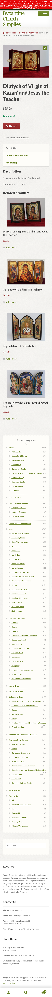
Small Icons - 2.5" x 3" (20, 589)
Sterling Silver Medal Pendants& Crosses (28, 723)
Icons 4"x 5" (16, 559)
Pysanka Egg (16, 774)
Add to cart (11, 126)
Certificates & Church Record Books (26, 473)
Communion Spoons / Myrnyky (24, 635)
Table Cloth (16, 779)
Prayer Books (17, 486)
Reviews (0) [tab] (11, 162)
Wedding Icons (17, 607)
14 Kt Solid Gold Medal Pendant (24, 705)
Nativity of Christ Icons (21, 581)
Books (11, 447)
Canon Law (16, 465)
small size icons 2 (18, 594)
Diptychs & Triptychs (28, 33)
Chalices (15, 631)
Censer (14, 627)
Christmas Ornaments (20, 753)
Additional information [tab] (17, 155)
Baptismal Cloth (18, 744)
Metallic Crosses (18, 512)
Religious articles (16, 697)
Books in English (18, 460)
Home (7, 33)
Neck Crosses (17, 714)
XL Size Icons (16, 611)
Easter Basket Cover (20, 757)
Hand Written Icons (19, 542)
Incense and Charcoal (20, 648)
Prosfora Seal (17, 661)
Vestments (13, 796)
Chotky (14, 710)
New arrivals (14, 686)
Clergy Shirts (16, 813)
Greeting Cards (17, 761)
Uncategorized (15, 790)
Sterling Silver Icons (19, 598)
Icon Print (15, 555)
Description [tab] (11, 148)
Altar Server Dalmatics (21, 804)
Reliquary (15, 666)
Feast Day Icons (18, 538)
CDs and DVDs (15, 498)
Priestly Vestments (19, 826)
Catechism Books (18, 469)
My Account (8, 992)
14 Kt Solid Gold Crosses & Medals (26, 701)
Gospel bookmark (18, 640)
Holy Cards (16, 546)
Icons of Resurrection (20, 572)
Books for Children (19, 456)
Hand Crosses (17, 644)
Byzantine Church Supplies (13, 18)
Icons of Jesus (17, 568)
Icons (14, 33)
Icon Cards (15, 551)
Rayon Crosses (17, 516)
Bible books (16, 452)
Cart (40, 990)
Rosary (14, 718)
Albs (13, 800)
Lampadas (15, 657)
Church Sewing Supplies (18, 503)
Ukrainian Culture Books (21, 783)
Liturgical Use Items (17, 618)
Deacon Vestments (19, 817)
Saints (14, 585)
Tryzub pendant (18, 727)
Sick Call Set (16, 674)
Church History (17, 478)
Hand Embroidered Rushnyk (23, 766)
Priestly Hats (17, 822)
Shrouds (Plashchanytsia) (22, 670)
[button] (45, 48)
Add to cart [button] (11, 247)
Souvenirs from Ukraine (18, 740)
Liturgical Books (18, 482)
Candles (14, 622)
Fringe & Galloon (18, 508)
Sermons (15, 490)
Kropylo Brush (17, 653)
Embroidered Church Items (20, 523)
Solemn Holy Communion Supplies (23, 734)
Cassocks (15, 809)
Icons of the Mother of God (22, 576)
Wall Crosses (16, 602)
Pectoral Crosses (16, 691)
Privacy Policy (9, 983)
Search (26, 992)
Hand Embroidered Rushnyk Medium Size (28, 770)
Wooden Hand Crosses (21, 678)
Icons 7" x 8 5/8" (18, 563)
